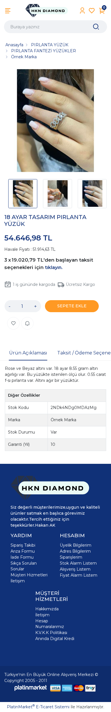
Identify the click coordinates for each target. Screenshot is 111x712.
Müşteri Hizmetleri (29, 574)
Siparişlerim (71, 557)
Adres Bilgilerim (75, 551)
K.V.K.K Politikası (51, 632)
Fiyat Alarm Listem (78, 575)
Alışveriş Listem (75, 569)
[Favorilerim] (91, 10)
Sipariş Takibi (23, 545)
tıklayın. (54, 267)
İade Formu (22, 557)
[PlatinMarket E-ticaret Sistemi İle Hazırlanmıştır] (31, 688)
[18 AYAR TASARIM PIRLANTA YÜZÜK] (55, 121)
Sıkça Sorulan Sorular (24, 566)
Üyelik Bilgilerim (75, 545)
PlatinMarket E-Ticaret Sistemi (38, 706)
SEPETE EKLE (72, 305)
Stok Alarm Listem (78, 563)
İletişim (18, 580)
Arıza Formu (23, 551)
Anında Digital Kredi (54, 638)
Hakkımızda (47, 608)
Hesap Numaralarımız (49, 623)
